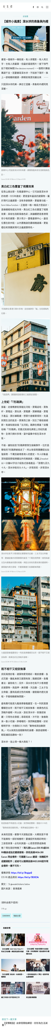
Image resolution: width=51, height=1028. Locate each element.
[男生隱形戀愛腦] (38, 988)
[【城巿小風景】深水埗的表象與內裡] (25, 38)
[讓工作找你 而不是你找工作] (13, 988)
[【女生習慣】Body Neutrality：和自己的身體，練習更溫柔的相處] (13, 939)
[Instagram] (37, 7)
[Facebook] (33, 7)
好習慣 (25, 16)
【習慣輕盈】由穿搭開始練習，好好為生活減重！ (25, 1024)
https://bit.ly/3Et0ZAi (28, 877)
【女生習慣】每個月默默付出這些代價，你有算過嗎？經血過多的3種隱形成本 (37, 951)
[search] (42, 7)
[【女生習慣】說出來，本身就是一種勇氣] (13, 965)
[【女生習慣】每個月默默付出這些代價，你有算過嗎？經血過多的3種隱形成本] (38, 939)
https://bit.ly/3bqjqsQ (21, 872)
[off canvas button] (47, 7)
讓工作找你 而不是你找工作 (10, 997)
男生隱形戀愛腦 (31, 997)
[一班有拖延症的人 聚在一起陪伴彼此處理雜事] (38, 965)
